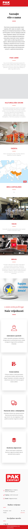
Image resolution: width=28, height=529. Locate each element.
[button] (13, 143)
